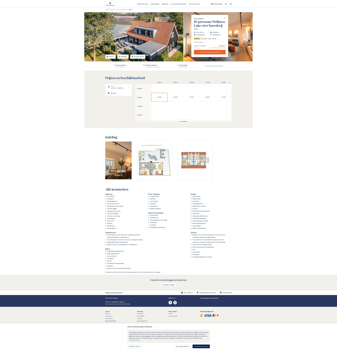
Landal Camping (172, 316)
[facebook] (170, 304)
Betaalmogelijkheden (110, 321)
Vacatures (139, 318)
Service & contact (194, 4)
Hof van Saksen (198, 18)
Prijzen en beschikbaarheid (209, 52)
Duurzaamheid (140, 316)
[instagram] (175, 304)
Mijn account (108, 316)
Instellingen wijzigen (168, 285)
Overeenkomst (109, 318)
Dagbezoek (165, 4)
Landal (170, 313)
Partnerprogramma (142, 321)
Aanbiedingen (155, 4)
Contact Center (125, 304)
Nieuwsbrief (140, 313)
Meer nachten (184, 121)
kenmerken (199, 42)
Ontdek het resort (142, 4)
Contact (107, 313)
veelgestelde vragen (117, 302)
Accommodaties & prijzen (178, 4)
